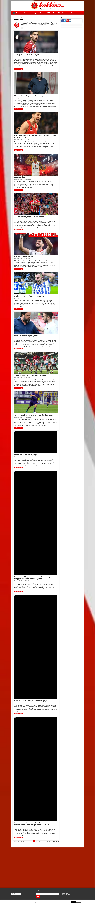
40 (44, 841)
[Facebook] (62, 20)
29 (31, 841)
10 (21, 841)
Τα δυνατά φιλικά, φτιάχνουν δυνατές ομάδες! (30, 375)
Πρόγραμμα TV (66, 13)
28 (28, 841)
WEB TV (50, 13)
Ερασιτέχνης (34, 13)
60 (49, 841)
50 (47, 841)
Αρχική (14, 12)
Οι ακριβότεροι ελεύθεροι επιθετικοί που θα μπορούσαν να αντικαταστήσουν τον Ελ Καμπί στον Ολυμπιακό (35, 824)
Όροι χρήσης (64, 895)
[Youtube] (67, 20)
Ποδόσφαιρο (19, 13)
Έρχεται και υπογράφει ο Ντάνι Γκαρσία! (29, 217)
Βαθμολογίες (74, 13)
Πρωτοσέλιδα (57, 13)
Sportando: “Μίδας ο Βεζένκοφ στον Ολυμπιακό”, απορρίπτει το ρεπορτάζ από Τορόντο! (32, 578)
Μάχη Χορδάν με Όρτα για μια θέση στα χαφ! (30, 701)
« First (15, 841)
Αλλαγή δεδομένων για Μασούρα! (26, 55)
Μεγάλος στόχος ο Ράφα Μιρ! (24, 256)
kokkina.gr (69, 901)
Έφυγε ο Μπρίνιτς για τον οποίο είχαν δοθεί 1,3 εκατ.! (33, 415)
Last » (55, 843)
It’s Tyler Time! (19, 177)
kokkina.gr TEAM (18, 56)
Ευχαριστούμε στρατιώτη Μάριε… (26, 455)
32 (39, 841)
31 (36, 841)
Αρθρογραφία (42, 13)
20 (23, 841)
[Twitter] (65, 20)
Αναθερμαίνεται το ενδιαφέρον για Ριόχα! (29, 296)
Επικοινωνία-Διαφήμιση (67, 894)
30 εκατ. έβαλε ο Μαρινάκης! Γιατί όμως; (28, 96)
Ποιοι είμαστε (65, 893)
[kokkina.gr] (47, 5)
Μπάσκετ (26, 13)
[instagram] (70, 20)
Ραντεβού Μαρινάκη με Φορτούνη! (26, 336)
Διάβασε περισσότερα (18, 69)
